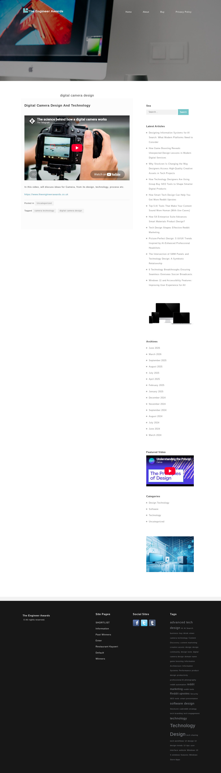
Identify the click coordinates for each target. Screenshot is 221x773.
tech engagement (192, 713)
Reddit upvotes (180, 693)
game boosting (177, 661)
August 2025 (155, 366)
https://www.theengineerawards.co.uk (46, 194)
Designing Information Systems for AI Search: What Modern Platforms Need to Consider (171, 137)
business (174, 633)
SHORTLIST (103, 622)
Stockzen (174, 709)
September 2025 (157, 360)
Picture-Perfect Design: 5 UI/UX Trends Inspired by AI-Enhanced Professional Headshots (170, 243)
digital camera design (71, 211)
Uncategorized (44, 203)
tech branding (176, 713)
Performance (185, 670)
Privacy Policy (184, 12)
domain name (191, 657)
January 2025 (156, 391)
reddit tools (189, 689)
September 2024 (157, 410)
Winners (100, 658)
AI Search (188, 628)
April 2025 (154, 379)
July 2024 (154, 422)
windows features (180, 755)
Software (153, 509)
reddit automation (178, 685)
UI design (189, 741)
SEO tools (174, 698)
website (182, 750)
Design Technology (159, 503)
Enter (99, 640)
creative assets (177, 647)
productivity (182, 675)
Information (102, 628)
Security (194, 694)
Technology (155, 515)
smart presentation (189, 698)
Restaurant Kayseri (107, 646)
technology (178, 718)
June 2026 (154, 348)
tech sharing (192, 735)
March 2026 (155, 354)
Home (129, 12)
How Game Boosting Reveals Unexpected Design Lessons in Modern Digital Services (170, 153)
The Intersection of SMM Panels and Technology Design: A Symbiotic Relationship (169, 259)
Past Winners (103, 634)
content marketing (188, 643)
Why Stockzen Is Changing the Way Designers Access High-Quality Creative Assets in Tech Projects (171, 168)
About (146, 12)
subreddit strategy (188, 709)
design (188, 647)
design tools (186, 652)
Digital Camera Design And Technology (57, 105)
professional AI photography (183, 680)
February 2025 (156, 385)
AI (182, 628)
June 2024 (154, 429)
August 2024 (155, 416)
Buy (162, 12)
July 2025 (154, 373)
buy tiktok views (186, 633)
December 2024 (157, 397)
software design (182, 703)
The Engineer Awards (36, 615)
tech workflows (177, 741)
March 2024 (155, 435)
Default (100, 652)
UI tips (187, 745)
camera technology (44, 211)
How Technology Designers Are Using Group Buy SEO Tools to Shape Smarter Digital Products (171, 184)
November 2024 (157, 404)
